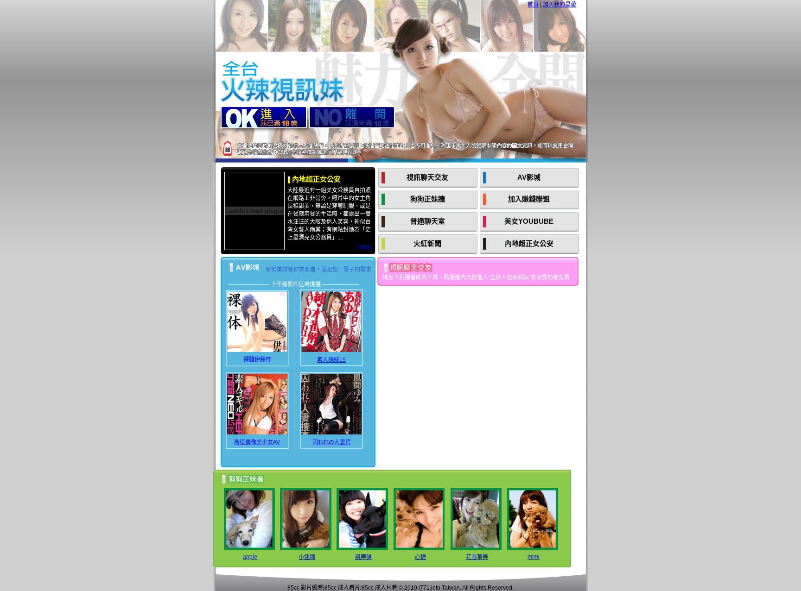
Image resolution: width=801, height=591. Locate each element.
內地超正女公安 (529, 243)
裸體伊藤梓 (257, 359)
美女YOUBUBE (528, 221)
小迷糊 (307, 557)
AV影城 (528, 177)
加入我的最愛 (559, 4)
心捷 (420, 557)
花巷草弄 (477, 557)
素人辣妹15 (331, 360)
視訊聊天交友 (427, 177)
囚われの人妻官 (331, 442)
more (364, 246)
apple (250, 556)
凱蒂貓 (363, 557)
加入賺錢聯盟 (529, 199)
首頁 (533, 4)
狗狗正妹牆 (427, 199)
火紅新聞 (427, 243)
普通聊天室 (427, 221)
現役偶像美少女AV (257, 442)
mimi (534, 556)
